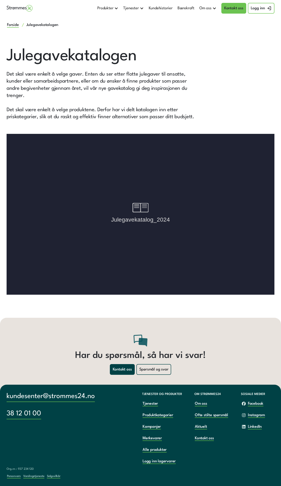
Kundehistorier (161, 8)
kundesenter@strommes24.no (51, 396)
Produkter (105, 8)
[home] (20, 8)
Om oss (205, 8)
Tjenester (131, 8)
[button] (107, 8)
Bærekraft (186, 8)
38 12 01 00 (24, 413)
